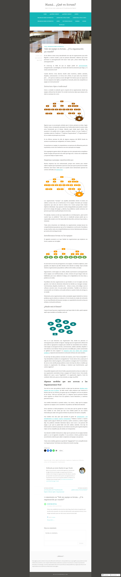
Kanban (77, 21)
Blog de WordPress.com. (60, 574)
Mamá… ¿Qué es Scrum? (60, 4)
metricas (61, 24)
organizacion (69, 460)
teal (48, 462)
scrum (45, 462)
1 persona (53, 517)
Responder (50, 520)
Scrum (84, 21)
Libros (76, 14)
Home (45, 14)
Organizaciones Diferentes (45, 17)
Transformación (61, 462)
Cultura (53, 460)
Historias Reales (67, 21)
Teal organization (53, 462)
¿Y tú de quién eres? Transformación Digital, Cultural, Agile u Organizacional (54, 490)
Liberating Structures (63, 17)
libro (58, 21)
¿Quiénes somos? (54, 14)
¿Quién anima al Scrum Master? (79, 489)
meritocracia (59, 169)
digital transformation (60, 460)
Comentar (81, 543)
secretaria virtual (52, 504)
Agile (45, 46)
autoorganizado (83, 65)
